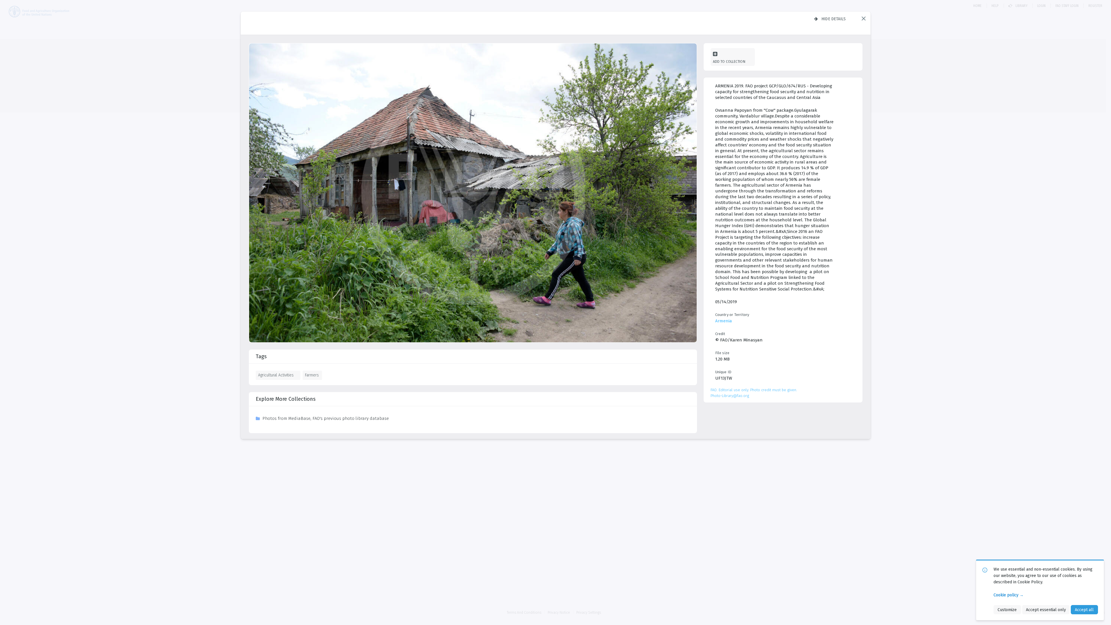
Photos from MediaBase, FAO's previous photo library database (325, 418)
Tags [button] (261, 356)
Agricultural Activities (276, 375)
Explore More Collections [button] (286, 399)
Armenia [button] (723, 320)
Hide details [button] (833, 18)
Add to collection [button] (729, 61)
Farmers (312, 375)
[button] (863, 18)
